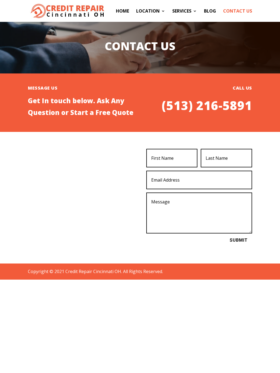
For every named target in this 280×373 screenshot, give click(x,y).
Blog (210, 11)
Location (148, 11)
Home (122, 11)
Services (181, 11)
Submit (239, 240)
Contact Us (237, 11)
